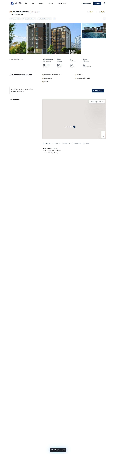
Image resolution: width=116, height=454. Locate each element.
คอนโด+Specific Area (29, 19)
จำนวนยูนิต (59, 61)
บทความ (50, 3)
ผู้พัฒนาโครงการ (87, 67)
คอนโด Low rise (15, 19)
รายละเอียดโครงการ (16, 59)
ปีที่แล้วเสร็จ (86, 61)
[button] (74, 126)
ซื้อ (26, 3)
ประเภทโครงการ (47, 61)
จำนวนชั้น (59, 67)
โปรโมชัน (41, 3)
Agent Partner (62, 3)
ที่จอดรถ (72, 67)
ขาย (88, 12)
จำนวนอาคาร (46, 67)
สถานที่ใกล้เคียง (14, 100)
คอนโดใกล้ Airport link (44, 19)
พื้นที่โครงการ (73, 61)
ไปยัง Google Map (96, 102)
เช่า (33, 3)
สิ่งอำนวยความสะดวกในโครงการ (20, 75)
